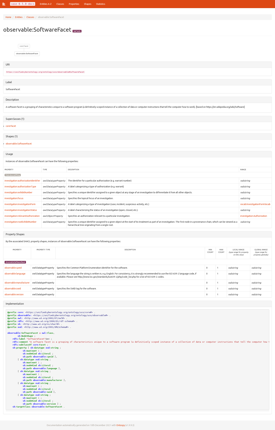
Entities (19, 17)
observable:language (15, 273)
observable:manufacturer (17, 282)
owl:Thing (16, 175)
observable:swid (13, 288)
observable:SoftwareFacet (19, 143)
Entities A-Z (46, 4)
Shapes (87, 4)
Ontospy (120, 425)
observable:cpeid (13, 267)
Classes (60, 4)
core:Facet (24, 46)
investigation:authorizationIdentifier (22, 180)
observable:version (14, 294)
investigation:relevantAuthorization (22, 216)
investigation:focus (14, 198)
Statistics (100, 4)
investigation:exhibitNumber (18, 192)
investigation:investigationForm (20, 204)
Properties (74, 4)
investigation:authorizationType (20, 186)
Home (8, 17)
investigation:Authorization (253, 216)
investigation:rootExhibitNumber (20, 222)
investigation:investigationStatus (21, 210)
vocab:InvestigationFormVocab (255, 204)
